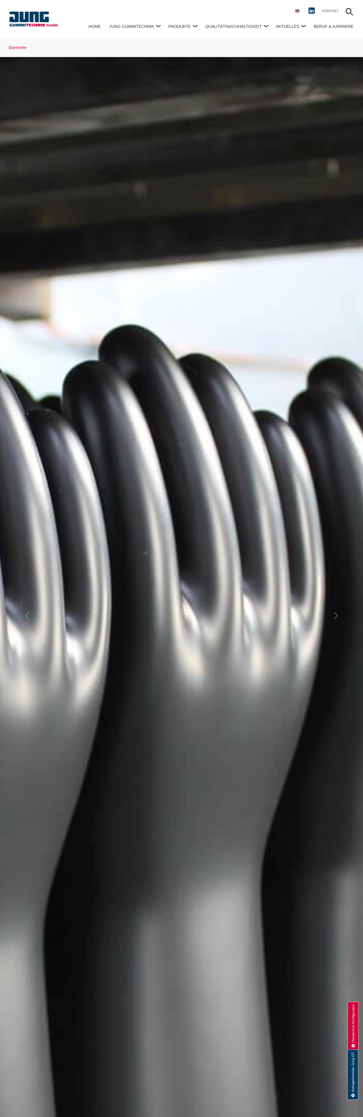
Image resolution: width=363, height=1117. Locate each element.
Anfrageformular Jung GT (353, 1072)
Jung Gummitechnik (131, 26)
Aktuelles (287, 26)
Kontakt (330, 11)
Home (94, 26)
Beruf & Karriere (334, 26)
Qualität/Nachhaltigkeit (233, 26)
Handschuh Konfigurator (353, 1023)
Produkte (179, 26)
